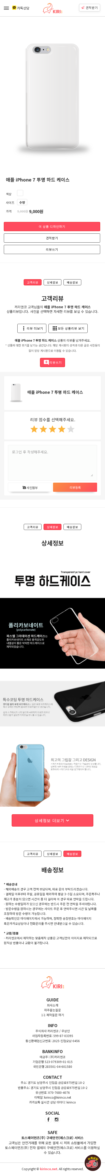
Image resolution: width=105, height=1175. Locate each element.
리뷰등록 (75, 487)
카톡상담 (23, 8)
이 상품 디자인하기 (52, 226)
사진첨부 (30, 487)
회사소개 (52, 1005)
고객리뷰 (32, 282)
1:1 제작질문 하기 (52, 1015)
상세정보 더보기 (53, 820)
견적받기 (92, 7)
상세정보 (52, 282)
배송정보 (72, 282)
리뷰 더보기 (32, 328)
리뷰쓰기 (52, 249)
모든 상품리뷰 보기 (68, 328)
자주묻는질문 (52, 1010)
